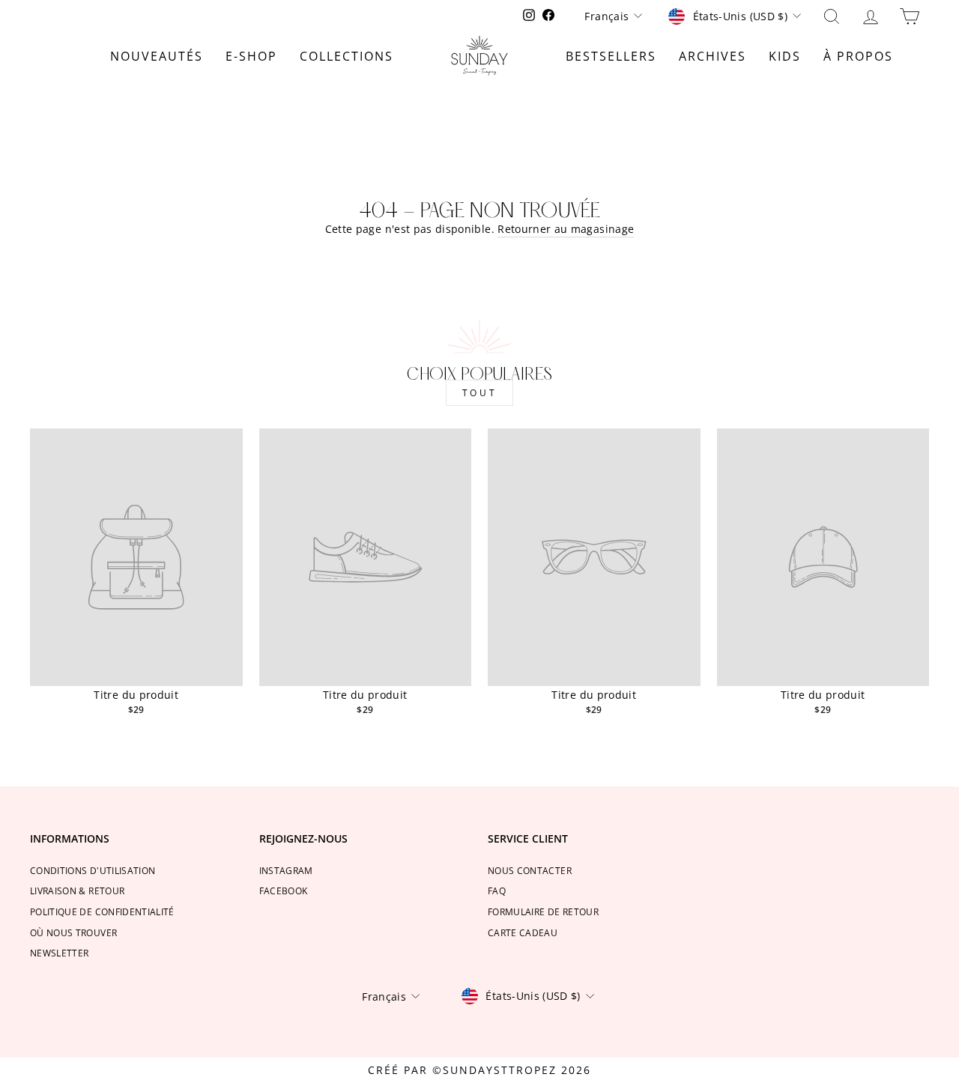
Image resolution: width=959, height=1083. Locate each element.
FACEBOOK (283, 891)
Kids (785, 56)
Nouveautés (156, 56)
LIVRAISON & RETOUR (77, 891)
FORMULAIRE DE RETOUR (543, 911)
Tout (479, 392)
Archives (712, 56)
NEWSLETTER (59, 953)
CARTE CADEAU (522, 932)
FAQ (497, 891)
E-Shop (251, 56)
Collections (346, 56)
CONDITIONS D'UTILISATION (92, 870)
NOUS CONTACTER (530, 870)
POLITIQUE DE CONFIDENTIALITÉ (102, 911)
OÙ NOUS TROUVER (73, 932)
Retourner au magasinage (565, 229)
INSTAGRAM (286, 870)
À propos (858, 56)
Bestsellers (611, 56)
